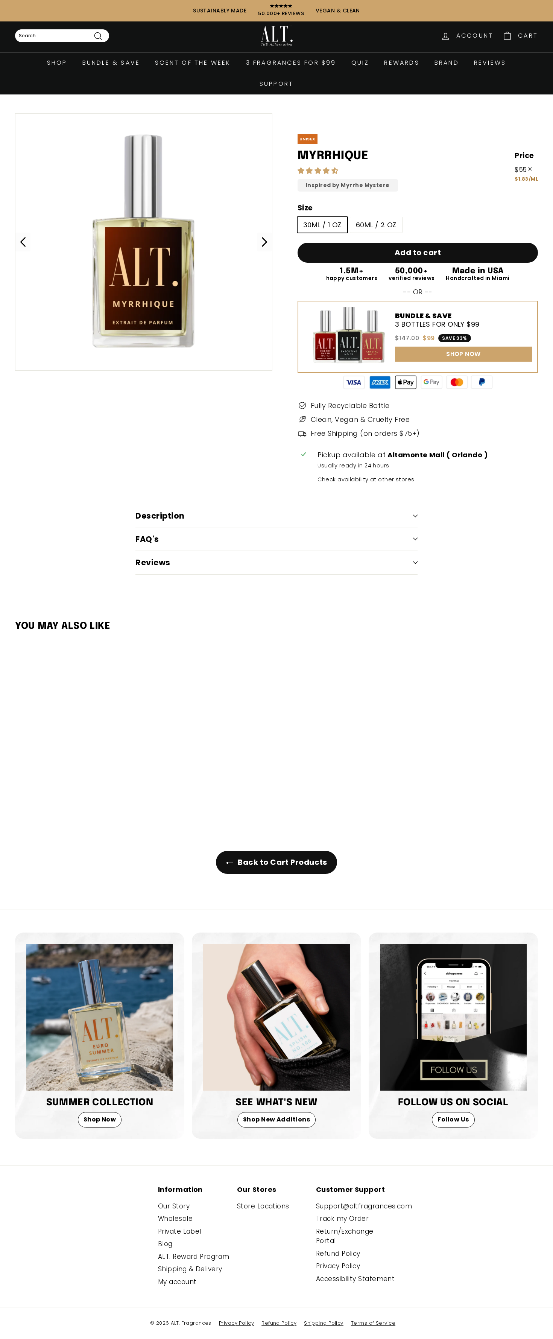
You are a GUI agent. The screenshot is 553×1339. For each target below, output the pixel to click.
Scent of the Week (193, 62)
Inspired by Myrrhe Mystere (348, 185)
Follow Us (453, 1119)
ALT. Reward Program (193, 1256)
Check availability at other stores (366, 479)
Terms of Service (373, 1323)
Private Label (179, 1231)
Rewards (401, 62)
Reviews (490, 62)
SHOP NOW (463, 354)
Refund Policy (338, 1253)
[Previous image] (22, 242)
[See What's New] (276, 1017)
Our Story (174, 1206)
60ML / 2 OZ (376, 225)
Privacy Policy (338, 1266)
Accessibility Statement (355, 1278)
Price (524, 156)
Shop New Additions (276, 1119)
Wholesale (175, 1218)
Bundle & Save (111, 62)
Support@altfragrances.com (364, 1206)
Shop (57, 62)
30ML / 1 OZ (322, 225)
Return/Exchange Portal (345, 1236)
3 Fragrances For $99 (291, 62)
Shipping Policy (323, 1323)
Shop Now (100, 1119)
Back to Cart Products (281, 862)
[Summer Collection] (99, 1017)
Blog (165, 1243)
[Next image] (264, 242)
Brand (446, 62)
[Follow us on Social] (453, 1017)
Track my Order (342, 1218)
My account (177, 1281)
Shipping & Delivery (190, 1269)
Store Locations (263, 1206)
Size (305, 208)
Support (276, 83)
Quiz (360, 62)
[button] (319, 170)
